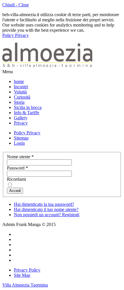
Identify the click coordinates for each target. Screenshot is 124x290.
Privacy (21, 122)
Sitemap (21, 137)
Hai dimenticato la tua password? (44, 204)
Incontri (21, 86)
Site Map (22, 275)
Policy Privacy (15, 35)
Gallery (20, 117)
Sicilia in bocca (28, 107)
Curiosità (22, 97)
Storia (19, 102)
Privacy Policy (27, 270)
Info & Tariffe (26, 112)
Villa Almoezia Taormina (25, 285)
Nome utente (20, 156)
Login (19, 143)
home (19, 81)
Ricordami (16, 179)
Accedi (15, 191)
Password (17, 167)
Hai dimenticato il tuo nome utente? (46, 209)
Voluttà (20, 91)
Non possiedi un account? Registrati (46, 214)
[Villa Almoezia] (47, 66)
